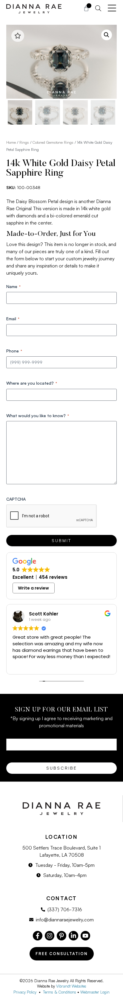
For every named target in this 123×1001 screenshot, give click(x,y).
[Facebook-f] (37, 935)
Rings (24, 142)
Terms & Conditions (59, 992)
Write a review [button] (33, 588)
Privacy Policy (26, 992)
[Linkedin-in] (73, 935)
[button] (106, 35)
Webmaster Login (95, 992)
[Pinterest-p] (61, 935)
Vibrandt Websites (71, 986)
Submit (61, 540)
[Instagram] (49, 935)
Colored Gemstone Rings (53, 142)
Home (11, 142)
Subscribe (61, 768)
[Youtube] (85, 935)
